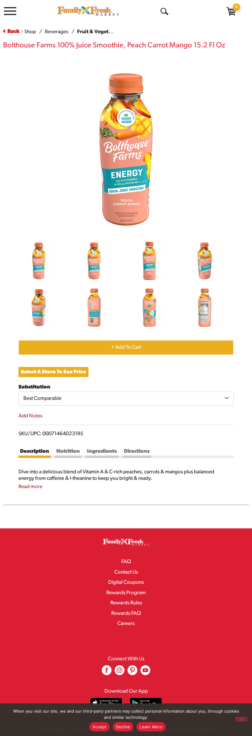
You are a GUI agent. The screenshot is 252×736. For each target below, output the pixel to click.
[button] (38, 261)
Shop (30, 31)
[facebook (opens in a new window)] (107, 672)
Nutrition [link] (68, 451)
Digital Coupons (126, 582)
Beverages (56, 31)
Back (12, 31)
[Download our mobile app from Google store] (146, 703)
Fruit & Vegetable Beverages (111, 31)
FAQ (126, 561)
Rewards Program (126, 592)
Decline (123, 726)
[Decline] (241, 719)
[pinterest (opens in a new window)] (132, 672)
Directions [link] (137, 451)
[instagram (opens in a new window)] (119, 672)
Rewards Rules (126, 603)
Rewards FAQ (126, 613)
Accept (100, 726)
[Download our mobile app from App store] (106, 703)
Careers (126, 623)
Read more (30, 486)
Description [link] (34, 451)
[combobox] (126, 398)
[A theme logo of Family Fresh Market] (88, 10)
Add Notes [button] (30, 416)
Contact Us (126, 572)
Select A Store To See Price (53, 372)
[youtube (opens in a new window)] (145, 672)
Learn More (151, 726)
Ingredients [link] (102, 451)
